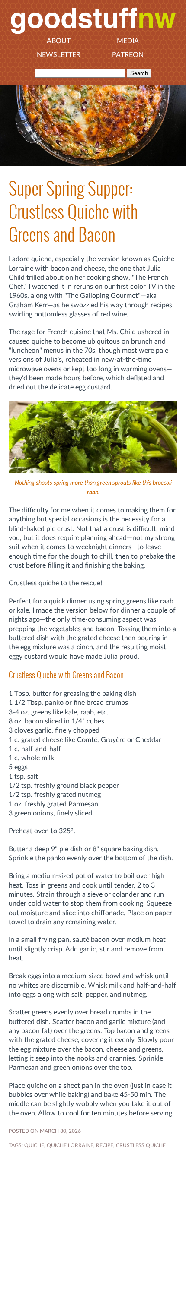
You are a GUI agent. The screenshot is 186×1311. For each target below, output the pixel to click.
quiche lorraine (70, 1145)
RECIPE (104, 1145)
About (59, 41)
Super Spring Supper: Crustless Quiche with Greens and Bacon (73, 211)
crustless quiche (141, 1145)
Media (128, 41)
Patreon (128, 54)
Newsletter (58, 54)
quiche (34, 1145)
